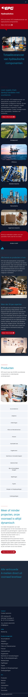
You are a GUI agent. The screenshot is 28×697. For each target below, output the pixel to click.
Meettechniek (14, 463)
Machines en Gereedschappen (14, 456)
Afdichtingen (14, 423)
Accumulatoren (14, 409)
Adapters (14, 416)
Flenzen (14, 436)
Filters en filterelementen (14, 429)
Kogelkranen (14, 450)
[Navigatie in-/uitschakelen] (25, 2)
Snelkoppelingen (14, 496)
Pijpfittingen (14, 477)
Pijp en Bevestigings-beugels (14, 469)
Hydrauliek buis (14, 443)
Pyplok (14, 484)
